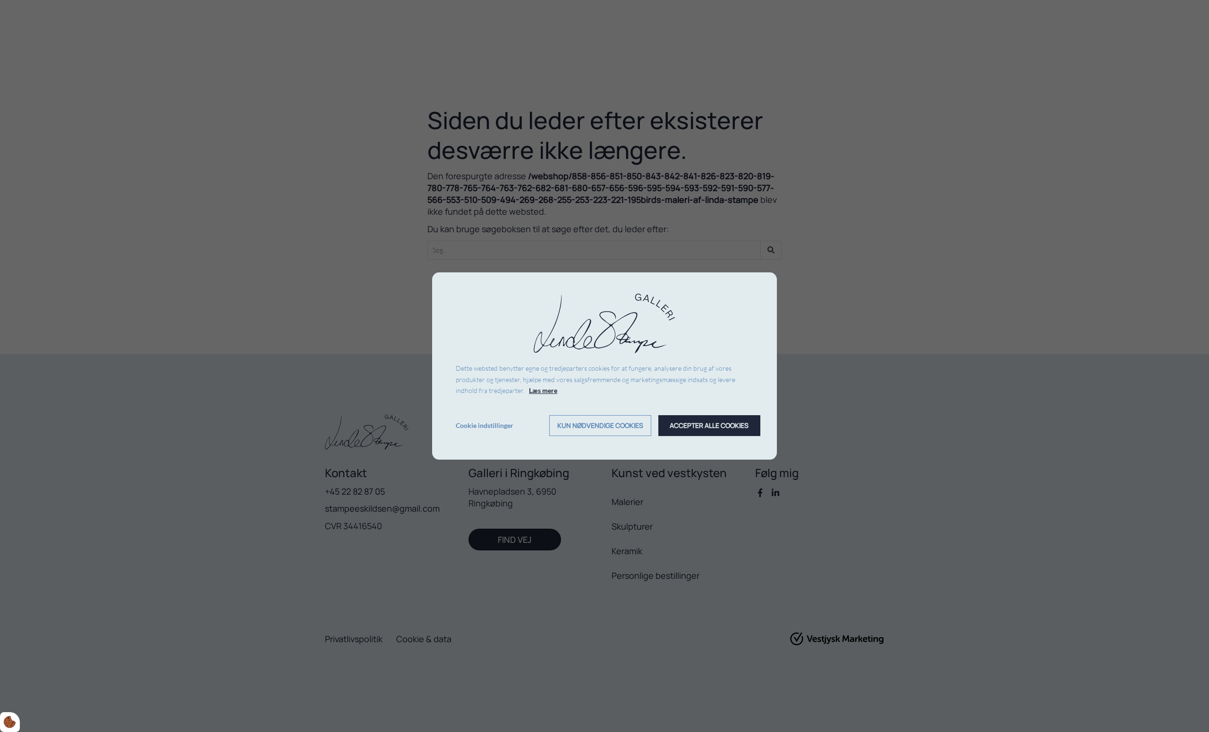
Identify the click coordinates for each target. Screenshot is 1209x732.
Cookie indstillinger (484, 425)
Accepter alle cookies (709, 425)
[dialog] (604, 366)
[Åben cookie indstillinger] (10, 722)
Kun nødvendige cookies (600, 425)
